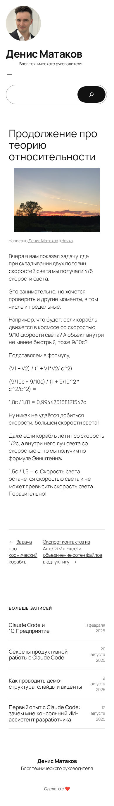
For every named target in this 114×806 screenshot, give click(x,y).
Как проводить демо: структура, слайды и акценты (45, 684)
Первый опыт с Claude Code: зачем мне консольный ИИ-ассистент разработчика (44, 713)
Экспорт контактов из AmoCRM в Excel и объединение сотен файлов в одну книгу (72, 552)
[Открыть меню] (9, 75)
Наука (67, 240)
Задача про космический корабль (23, 552)
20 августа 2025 (98, 654)
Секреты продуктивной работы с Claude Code (38, 655)
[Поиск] (91, 94)
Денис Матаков (44, 54)
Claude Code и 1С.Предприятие (29, 628)
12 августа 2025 (98, 713)
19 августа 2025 (98, 683)
